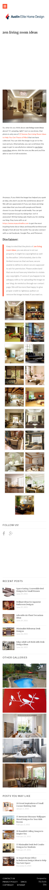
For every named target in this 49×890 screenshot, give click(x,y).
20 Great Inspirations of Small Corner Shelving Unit (29, 804)
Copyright (8, 885)
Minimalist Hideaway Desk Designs (28, 629)
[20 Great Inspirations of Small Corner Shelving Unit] (8, 806)
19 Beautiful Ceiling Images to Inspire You (29, 832)
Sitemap (21, 885)
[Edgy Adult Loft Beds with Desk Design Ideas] (8, 645)
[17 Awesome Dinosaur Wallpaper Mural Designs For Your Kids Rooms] (8, 820)
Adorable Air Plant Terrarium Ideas (29, 616)
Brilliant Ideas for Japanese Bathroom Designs (28, 603)
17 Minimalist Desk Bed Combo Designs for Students (30, 845)
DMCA (24, 882)
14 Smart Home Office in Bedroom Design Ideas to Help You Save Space (31, 860)
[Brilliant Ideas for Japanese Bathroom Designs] (8, 605)
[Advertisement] (24, 60)
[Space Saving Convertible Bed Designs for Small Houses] (8, 592)
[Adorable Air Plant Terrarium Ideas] (8, 618)
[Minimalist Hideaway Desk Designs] (8, 632)
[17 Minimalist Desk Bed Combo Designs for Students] (8, 848)
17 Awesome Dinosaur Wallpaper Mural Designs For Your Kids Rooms (31, 819)
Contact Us (9, 878)
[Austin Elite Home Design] (24, 16)
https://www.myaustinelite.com (15, 223)
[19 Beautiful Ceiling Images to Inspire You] (8, 834)
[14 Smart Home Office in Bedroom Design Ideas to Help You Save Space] (8, 861)
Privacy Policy (10, 882)
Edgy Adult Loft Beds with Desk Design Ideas (30, 643)
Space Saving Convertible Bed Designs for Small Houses (30, 589)
